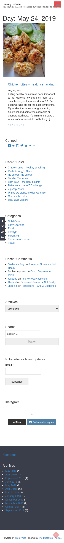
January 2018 (13, 496)
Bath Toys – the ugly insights (24, 182)
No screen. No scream (20, 174)
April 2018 (11, 488)
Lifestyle (12, 232)
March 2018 (12, 492)
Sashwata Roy (16, 264)
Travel (11, 242)
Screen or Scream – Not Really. (38, 282)
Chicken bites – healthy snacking (31, 84)
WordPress (20, 537)
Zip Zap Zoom (16, 189)
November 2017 (14, 503)
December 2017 (14, 499)
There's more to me (19, 239)
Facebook (10, 454)
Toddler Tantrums (18, 178)
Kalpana (12, 278)
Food (11, 228)
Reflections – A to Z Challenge (25, 185)
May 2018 (11, 485)
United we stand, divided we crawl (27, 192)
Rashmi (12, 282)
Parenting (13, 235)
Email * (9, 364)
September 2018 (14, 478)
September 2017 (14, 510)
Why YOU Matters (18, 199)
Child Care (14, 221)
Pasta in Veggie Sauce (20, 171)
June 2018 (11, 481)
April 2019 (11, 474)
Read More (16, 124)
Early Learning (16, 225)
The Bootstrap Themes (50, 537)
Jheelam (13, 285)
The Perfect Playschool (34, 278)
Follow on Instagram (43, 422)
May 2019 (11, 471)
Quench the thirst (17, 196)
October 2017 (13, 506)
